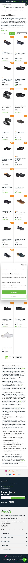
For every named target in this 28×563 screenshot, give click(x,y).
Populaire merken (5, 541)
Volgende (18, 357)
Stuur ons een (7, 484)
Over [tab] (23, 268)
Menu (2, 2)
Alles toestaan (14, 292)
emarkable (16, 560)
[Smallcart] (26, 1)
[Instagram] (12, 502)
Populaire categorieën (7, 537)
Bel (7, 486)
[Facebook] (10, 502)
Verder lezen (4, 30)
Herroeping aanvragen (6, 549)
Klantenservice (5, 533)
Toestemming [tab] (5, 268)
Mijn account (4, 545)
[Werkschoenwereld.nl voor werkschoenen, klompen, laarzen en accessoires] (12, 1)
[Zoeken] (26, 4)
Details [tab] (14, 268)
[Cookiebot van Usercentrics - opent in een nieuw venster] (20, 265)
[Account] (22, 1)
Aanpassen (13, 296)
